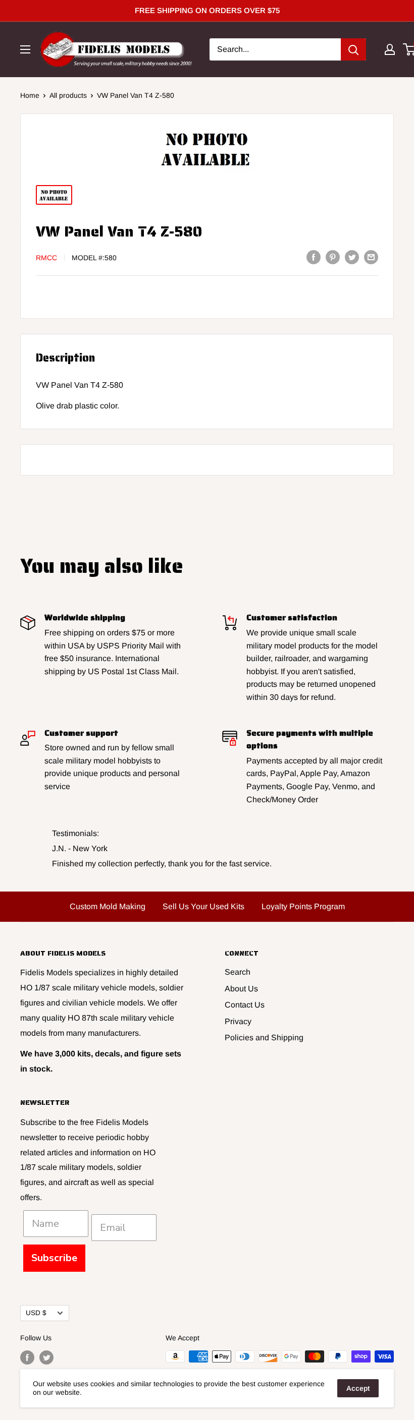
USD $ (36, 1313)
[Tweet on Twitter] (352, 256)
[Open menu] (25, 49)
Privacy (238, 1021)
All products (68, 95)
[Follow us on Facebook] (27, 1357)
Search (237, 972)
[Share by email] (371, 256)
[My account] (390, 49)
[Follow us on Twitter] (46, 1357)
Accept (358, 1388)
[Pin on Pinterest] (333, 256)
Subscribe (54, 1258)
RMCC (46, 258)
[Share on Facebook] (313, 256)
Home (29, 95)
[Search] (353, 49)
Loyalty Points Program (303, 906)
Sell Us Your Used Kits (203, 906)
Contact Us (245, 1004)
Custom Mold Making (107, 906)
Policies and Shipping (264, 1037)
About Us (241, 988)
